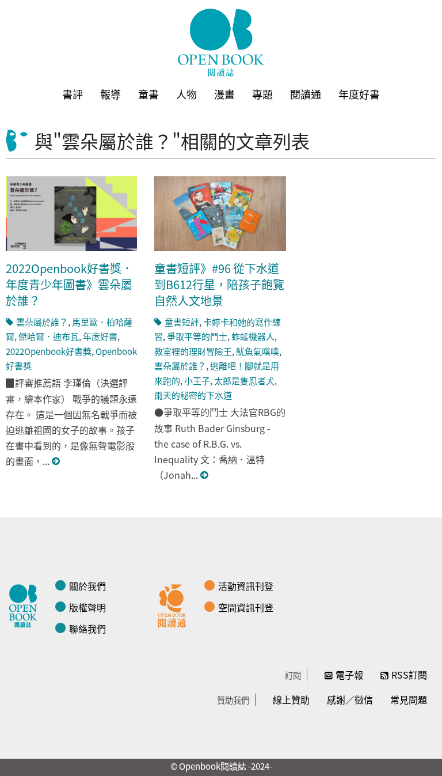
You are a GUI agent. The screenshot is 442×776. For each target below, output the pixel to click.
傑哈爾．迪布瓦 (48, 336)
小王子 (197, 380)
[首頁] (221, 43)
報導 (110, 93)
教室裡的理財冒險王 (193, 351)
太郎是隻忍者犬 (244, 380)
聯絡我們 (87, 628)
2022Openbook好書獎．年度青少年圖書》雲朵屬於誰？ (69, 284)
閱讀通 (305, 93)
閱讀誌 (26, 604)
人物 (186, 93)
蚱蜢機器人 (253, 336)
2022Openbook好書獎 (49, 351)
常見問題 (408, 699)
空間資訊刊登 (245, 607)
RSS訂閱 (409, 675)
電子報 (349, 675)
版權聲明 (87, 607)
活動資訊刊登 (245, 586)
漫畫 (224, 93)
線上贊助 (291, 699)
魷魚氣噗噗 (257, 351)
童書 (148, 93)
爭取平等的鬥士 (197, 336)
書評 (72, 93)
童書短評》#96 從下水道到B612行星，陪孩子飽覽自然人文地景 (219, 284)
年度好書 (359, 93)
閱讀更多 (56, 461)
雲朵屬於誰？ (42, 322)
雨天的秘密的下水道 (193, 395)
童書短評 (182, 322)
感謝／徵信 (350, 699)
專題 (262, 93)
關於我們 (87, 586)
